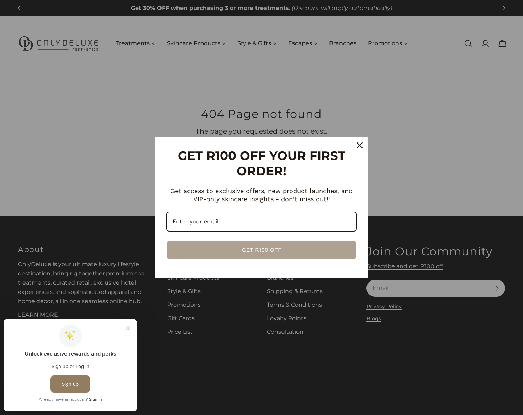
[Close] (359, 145)
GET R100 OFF (261, 250)
